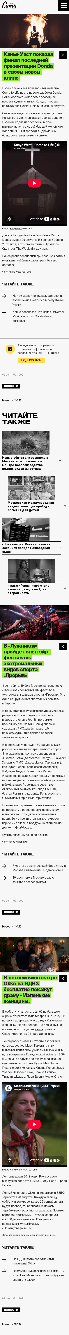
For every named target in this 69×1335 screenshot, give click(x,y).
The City (9, 5)
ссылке (43, 834)
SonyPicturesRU (18, 1169)
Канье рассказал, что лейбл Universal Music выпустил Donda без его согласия (38, 316)
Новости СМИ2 (11, 400)
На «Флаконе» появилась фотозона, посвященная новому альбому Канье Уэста (38, 300)
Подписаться (31, 360)
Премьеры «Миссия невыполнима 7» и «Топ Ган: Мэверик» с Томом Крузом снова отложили (38, 1275)
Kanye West (16, 228)
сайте (39, 1029)
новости (11, 386)
